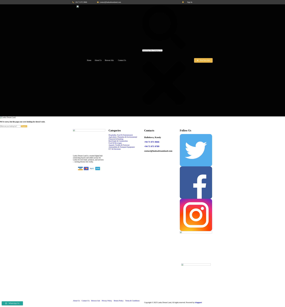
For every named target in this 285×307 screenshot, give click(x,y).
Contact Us (122, 60)
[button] (190, 2)
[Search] (164, 48)
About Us (98, 60)
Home (89, 60)
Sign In (189, 2)
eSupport (198, 302)
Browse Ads (109, 60)
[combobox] (152, 50)
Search (24, 126)
